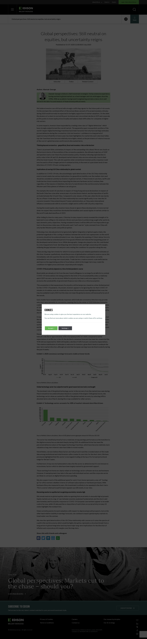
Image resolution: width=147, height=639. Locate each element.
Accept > (51, 328)
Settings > (65, 328)
